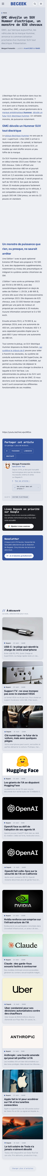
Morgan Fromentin (8, 48)
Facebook (16, 451)
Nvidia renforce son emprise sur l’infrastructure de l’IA (22, 921)
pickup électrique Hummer (17, 136)
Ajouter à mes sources (20, 526)
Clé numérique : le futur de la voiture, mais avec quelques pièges (21, 738)
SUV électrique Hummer (18, 116)
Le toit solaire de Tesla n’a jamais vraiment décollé (19, 1148)
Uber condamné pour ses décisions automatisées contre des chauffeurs (22, 1011)
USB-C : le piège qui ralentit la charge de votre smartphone (21, 648)
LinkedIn (28, 451)
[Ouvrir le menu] (3, 3)
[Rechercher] (34, 3)
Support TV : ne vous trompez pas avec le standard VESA (21, 692)
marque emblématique (17, 112)
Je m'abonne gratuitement (20, 556)
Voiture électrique (20, 497)
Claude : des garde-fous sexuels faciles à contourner (20, 965)
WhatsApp (10, 456)
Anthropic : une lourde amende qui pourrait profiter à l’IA (21, 1056)
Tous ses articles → (22, 481)
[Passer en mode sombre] (40, 3)
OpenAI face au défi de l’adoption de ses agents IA (19, 828)
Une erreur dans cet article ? (24, 488)
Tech (5, 13)
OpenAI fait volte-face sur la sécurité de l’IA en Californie (21, 872)
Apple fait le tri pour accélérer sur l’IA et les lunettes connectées (21, 1102)
